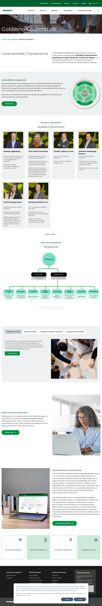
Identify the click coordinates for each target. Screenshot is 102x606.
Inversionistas (44, 3)
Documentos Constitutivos (84, 583)
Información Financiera (35, 580)
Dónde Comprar (56, 3)
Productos (31, 10)
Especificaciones (11, 575)
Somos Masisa (68, 10)
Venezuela (94, 3)
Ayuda (84, 3)
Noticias (66, 3)
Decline (80, 599)
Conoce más (9, 103)
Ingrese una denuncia (63, 523)
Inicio (4, 39)
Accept (67, 599)
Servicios (42, 10)
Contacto (75, 3)
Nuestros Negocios (34, 578)
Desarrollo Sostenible (84, 10)
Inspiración (54, 10)
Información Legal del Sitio (84, 580)
